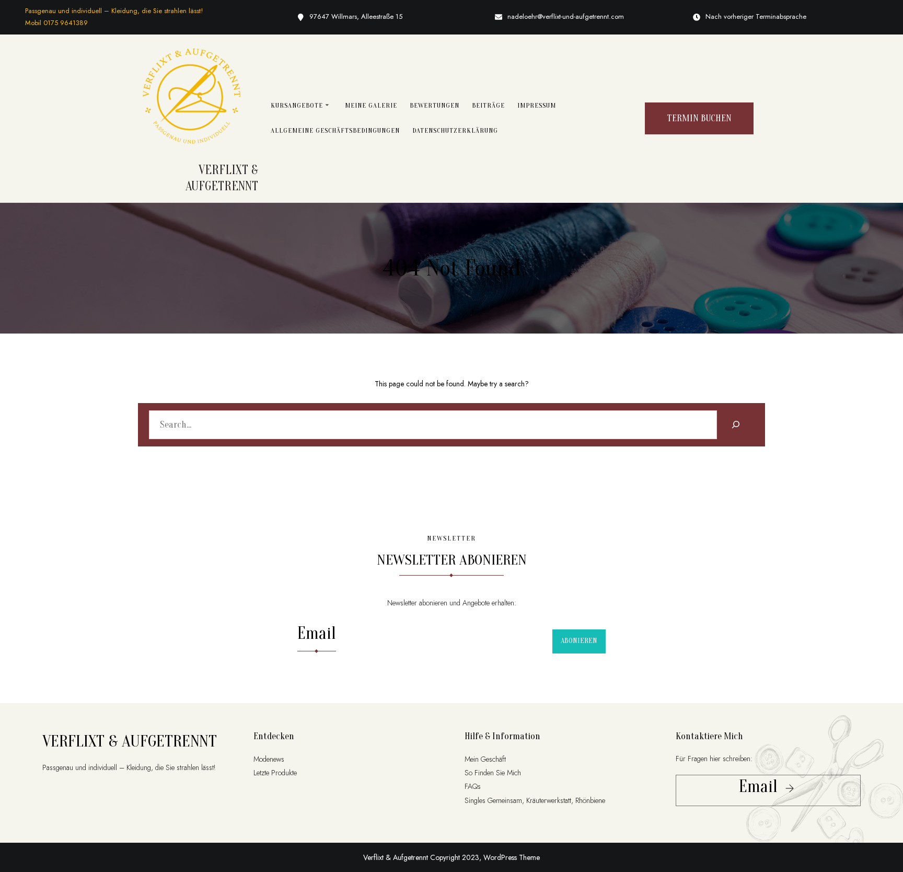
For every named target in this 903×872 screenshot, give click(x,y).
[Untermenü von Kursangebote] (327, 104)
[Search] (735, 424)
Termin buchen (699, 118)
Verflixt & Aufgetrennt (129, 741)
